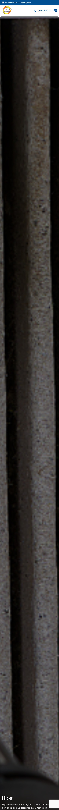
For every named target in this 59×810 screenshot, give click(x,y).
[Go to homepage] (7, 10)
